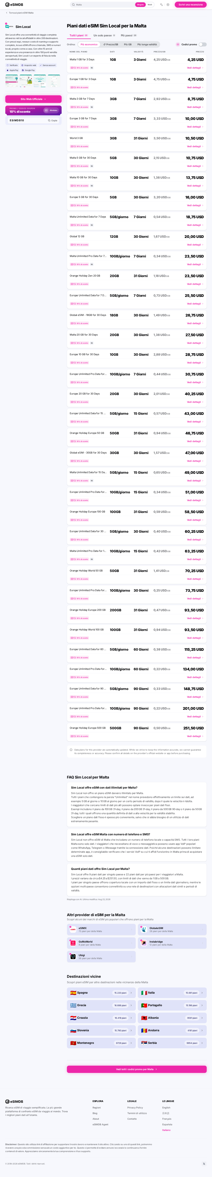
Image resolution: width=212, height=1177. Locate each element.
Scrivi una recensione (191, 4)
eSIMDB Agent (100, 1124)
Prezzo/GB (112, 44)
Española (167, 1124)
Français (166, 1118)
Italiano (166, 1130)
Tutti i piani (78, 35)
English (166, 1107)
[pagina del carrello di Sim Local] (54, 81)
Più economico (89, 44)
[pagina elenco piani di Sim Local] (25, 81)
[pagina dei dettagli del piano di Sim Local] (39, 81)
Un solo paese (104, 35)
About (96, 1118)
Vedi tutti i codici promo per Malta (135, 1069)
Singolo (140, 4)
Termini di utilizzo (137, 1113)
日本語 (165, 1113)
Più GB (127, 44)
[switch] (203, 44)
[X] (204, 1163)
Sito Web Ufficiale (31, 99)
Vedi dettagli (194, 67)
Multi (150, 4)
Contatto (132, 1118)
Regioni (97, 1107)
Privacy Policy (135, 1107)
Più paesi (128, 35)
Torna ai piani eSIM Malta (21, 12)
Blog (95, 1113)
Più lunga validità (147, 44)
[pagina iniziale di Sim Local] (11, 81)
